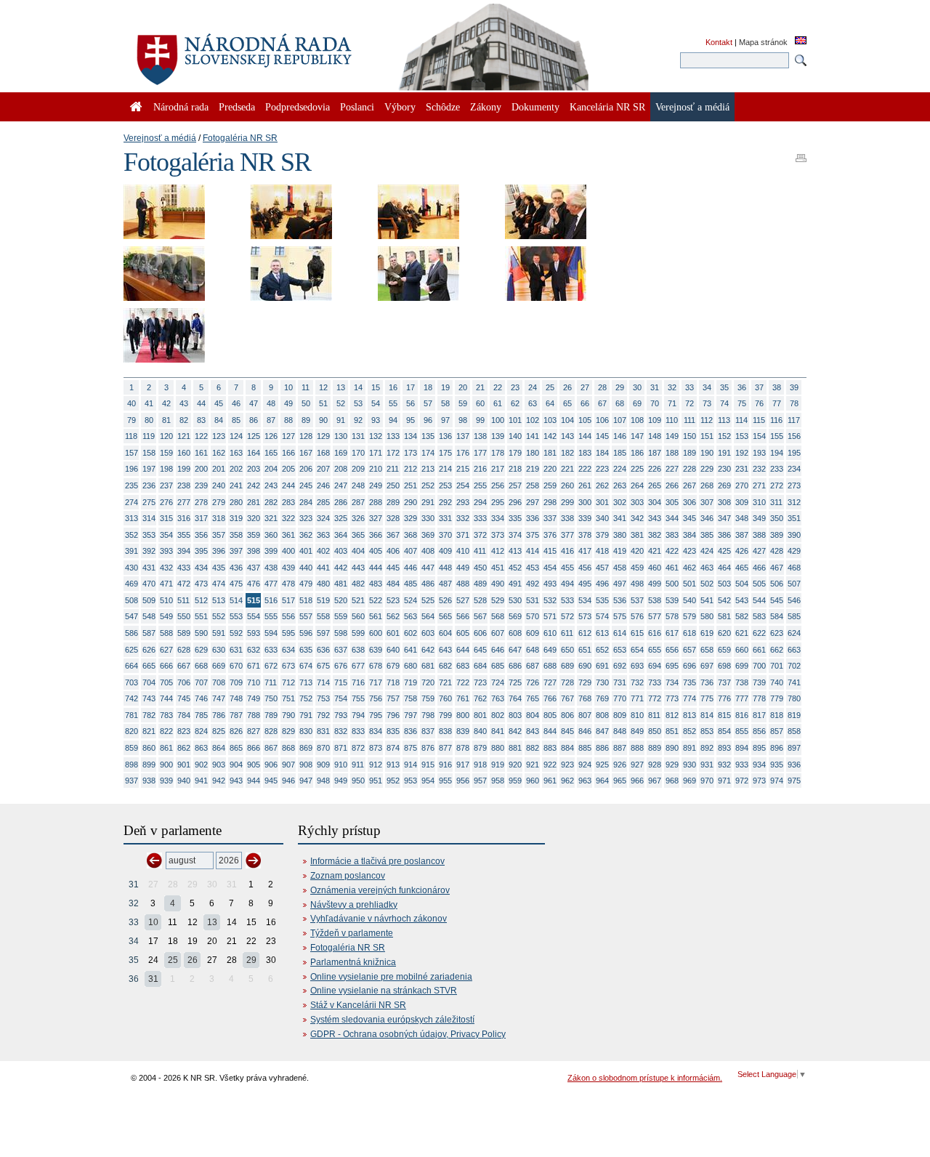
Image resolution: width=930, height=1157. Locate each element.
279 (218, 502)
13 (340, 387)
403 (340, 551)
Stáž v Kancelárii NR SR (358, 1005)
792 (323, 715)
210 (375, 468)
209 (358, 468)
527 (462, 600)
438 (271, 567)
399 (271, 551)
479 (305, 583)
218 (515, 468)
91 (340, 420)
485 (410, 583)
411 (480, 551)
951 (375, 780)
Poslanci (357, 107)
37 (759, 387)
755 (358, 698)
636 (323, 649)
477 (271, 583)
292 (445, 502)
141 (532, 436)
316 (183, 518)
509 (148, 600)
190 (706, 452)
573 (584, 616)
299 (567, 502)
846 (584, 731)
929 (672, 764)
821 (148, 731)
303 (637, 502)
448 (445, 567)
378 (584, 535)
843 (532, 731)
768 (584, 698)
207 (323, 468)
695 (672, 665)
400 (288, 551)
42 (166, 403)
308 (724, 502)
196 (131, 468)
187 (654, 452)
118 (131, 436)
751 (288, 698)
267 (689, 485)
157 (131, 452)
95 (410, 420)
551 (201, 616)
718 (393, 682)
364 (340, 535)
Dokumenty (535, 107)
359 (253, 535)
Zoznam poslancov (347, 876)
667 (183, 665)
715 (340, 682)
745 (183, 698)
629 (201, 649)
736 (706, 682)
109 (654, 420)
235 (131, 485)
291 (427, 502)
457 (602, 567)
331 (445, 518)
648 (532, 649)
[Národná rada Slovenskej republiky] (290, 51)
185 (619, 452)
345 (689, 518)
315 (166, 518)
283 (288, 502)
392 (148, 551)
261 (584, 485)
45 (218, 403)
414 (532, 551)
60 (480, 403)
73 (707, 403)
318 (218, 518)
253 (445, 485)
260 (567, 485)
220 (550, 468)
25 (550, 387)
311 (776, 502)
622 (759, 633)
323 (305, 518)
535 (602, 600)
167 (305, 452)
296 (515, 502)
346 (706, 518)
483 (375, 583)
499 (654, 583)
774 (689, 698)
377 (567, 535)
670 (236, 665)
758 (410, 698)
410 (462, 551)
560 (358, 616)
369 (427, 535)
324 (323, 518)
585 (794, 616)
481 (340, 583)
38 (776, 387)
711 (270, 682)
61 (497, 403)
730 (602, 682)
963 (584, 780)
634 (288, 649)
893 (724, 747)
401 (305, 551)
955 (445, 780)
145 (602, 436)
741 (794, 682)
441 (323, 567)
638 (358, 649)
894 (741, 747)
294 (480, 502)
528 (480, 600)
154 (759, 436)
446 (410, 567)
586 (131, 633)
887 (619, 747)
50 (306, 403)
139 (497, 436)
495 (584, 583)
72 (689, 403)
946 (288, 780)
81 (166, 420)
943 (236, 780)
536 (619, 600)
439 (288, 567)
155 (776, 436)
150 (689, 436)
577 (654, 616)
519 (323, 600)
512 (201, 600)
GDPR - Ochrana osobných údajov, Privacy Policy (408, 1034)
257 (515, 485)
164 (253, 452)
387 (741, 535)
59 (462, 403)
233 (776, 468)
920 (515, 764)
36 (741, 387)
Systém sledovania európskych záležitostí (392, 1020)
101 (515, 420)
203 (253, 468)
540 (689, 600)
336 (532, 518)
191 (724, 452)
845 (567, 731)
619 (706, 633)
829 (288, 731)
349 (759, 518)
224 (619, 468)
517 (288, 600)
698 (724, 665)
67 (602, 403)
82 (183, 420)
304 (654, 502)
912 (375, 764)
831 (323, 731)
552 (218, 616)
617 (672, 633)
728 (567, 682)
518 (305, 600)
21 (480, 387)
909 (323, 764)
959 (515, 780)
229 (706, 468)
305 (672, 502)
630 (218, 649)
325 (340, 518)
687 (532, 665)
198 (166, 468)
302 (619, 502)
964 (602, 780)
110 (672, 420)
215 (462, 468)
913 (393, 764)
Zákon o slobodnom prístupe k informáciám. (644, 1077)
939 (166, 780)
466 (759, 567)
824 (201, 731)
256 (497, 485)
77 (776, 403)
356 (201, 535)
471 (166, 583)
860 (148, 747)
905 (253, 764)
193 (759, 452)
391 (131, 551)
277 (183, 502)
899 (148, 764)
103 (550, 420)
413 (515, 551)
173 (410, 452)
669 (218, 665)
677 (358, 665)
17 (410, 387)
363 (323, 535)
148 (654, 436)
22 (497, 387)
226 (654, 468)
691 (602, 665)
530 (515, 600)
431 (148, 567)
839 (462, 731)
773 (672, 698)
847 (602, 731)
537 (637, 600)
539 (672, 600)
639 (375, 649)
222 (584, 468)
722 (462, 682)
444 (375, 567)
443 (358, 567)
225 (637, 468)
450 (480, 567)
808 (602, 715)
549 (166, 616)
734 (672, 682)
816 (741, 715)
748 (236, 698)
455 (567, 567)
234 (794, 468)
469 (131, 583)
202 (236, 468)
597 (323, 633)
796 (393, 715)
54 (375, 403)
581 (724, 616)
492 (532, 583)
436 (236, 567)
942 (218, 780)
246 (323, 485)
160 (183, 452)
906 (271, 764)
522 (375, 600)
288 (375, 502)
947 (305, 780)
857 (776, 731)
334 (497, 518)
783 (166, 715)
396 (218, 551)
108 (637, 420)
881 (515, 747)
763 (497, 698)
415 (550, 551)
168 (323, 452)
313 (131, 518)
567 (480, 616)
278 (201, 502)
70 (654, 403)
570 (532, 616)
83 (201, 420)
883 (550, 747)
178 (497, 452)
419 (619, 551)
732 (637, 682)
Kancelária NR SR (607, 107)
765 (532, 698)
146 (619, 436)
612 (584, 633)
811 (654, 715)
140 (515, 436)
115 (759, 420)
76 (759, 403)
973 (759, 780)
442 (340, 567)
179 (515, 452)
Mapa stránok (763, 42)
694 (654, 665)
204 (271, 468)
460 (654, 567)
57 (428, 403)
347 (724, 518)
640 (393, 649)
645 (480, 649)
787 (236, 715)
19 (445, 387)
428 (776, 551)
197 (148, 468)
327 (375, 518)
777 (741, 698)
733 (654, 682)
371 (462, 535)
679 (393, 665)
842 (515, 731)
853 (706, 731)
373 (497, 535)
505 (759, 583)
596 (305, 633)
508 (131, 600)
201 (218, 468)
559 (340, 616)
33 (689, 387)
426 (741, 551)
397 (236, 551)
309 (741, 502)
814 (706, 715)
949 (340, 780)
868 (288, 747)
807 (584, 715)
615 (637, 633)
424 (706, 551)
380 (619, 535)
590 (201, 633)
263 (619, 485)
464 (724, 567)
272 (776, 485)
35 (724, 387)
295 (497, 502)
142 (550, 436)
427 (759, 551)
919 (497, 764)
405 (375, 551)
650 (567, 649)
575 (619, 616)
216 (480, 468)
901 (183, 764)
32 (672, 387)
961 (550, 780)
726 (532, 682)
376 (550, 535)
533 (567, 600)
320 (253, 518)
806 (567, 715)
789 (271, 715)
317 (201, 518)
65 (567, 403)
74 (724, 403)
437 (253, 567)
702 (794, 665)
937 (131, 780)
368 (410, 535)
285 (323, 502)
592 (236, 633)
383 (672, 535)
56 (410, 403)
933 (741, 764)
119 (148, 436)
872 (358, 747)
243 (271, 485)
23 (515, 387)
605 (462, 633)
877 (445, 747)
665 (148, 665)
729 (584, 682)
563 (410, 616)
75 (741, 403)
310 (759, 502)
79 (131, 420)
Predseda (237, 107)
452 (515, 567)
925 (602, 764)
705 (166, 682)
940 (183, 780)
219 (532, 468)
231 (741, 468)
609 (532, 633)
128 (305, 436)
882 (532, 747)
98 (462, 420)
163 (236, 452)
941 (201, 780)
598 (340, 633)
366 (375, 535)
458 (619, 567)
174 (427, 452)
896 (776, 747)
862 (183, 747)
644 (462, 649)
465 (741, 567)
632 (253, 649)
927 (637, 764)
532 (550, 600)
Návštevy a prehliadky (353, 905)
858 (794, 731)
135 (427, 436)
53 (358, 403)
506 (776, 583)
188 (672, 452)
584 (776, 616)
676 (340, 665)
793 (340, 715)
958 (497, 780)
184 (602, 452)
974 (776, 780)
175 (445, 452)
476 (253, 583)
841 (497, 731)
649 (550, 649)
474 (218, 583)
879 (480, 747)
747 (218, 698)
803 (515, 715)
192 (741, 452)
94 (393, 420)
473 (201, 583)
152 (724, 436)
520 (340, 600)
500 (672, 583)
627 (166, 649)
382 (654, 535)
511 (183, 600)
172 (393, 452)
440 (305, 567)
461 (672, 567)
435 (218, 567)
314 (148, 518)
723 (480, 682)
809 (619, 715)
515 (253, 600)
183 (584, 452)
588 (166, 633)
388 (759, 535)
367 (393, 535)
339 (584, 518)
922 (550, 764)
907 (288, 764)
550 (183, 616)
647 (515, 649)
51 (323, 403)
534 (584, 600)
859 (131, 747)
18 (428, 387)
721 (445, 682)
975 (794, 780)
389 (776, 535)
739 (759, 682)
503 (724, 583)
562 (393, 616)
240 (218, 485)
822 (166, 731)
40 (131, 403)
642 (427, 649)
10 (288, 387)
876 (427, 747)
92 (358, 420)
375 (532, 535)
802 (497, 715)
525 (427, 600)
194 (776, 452)
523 (393, 600)
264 (637, 485)
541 (706, 600)
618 (689, 633)
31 (654, 387)
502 (706, 583)
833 (358, 731)
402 (323, 551)
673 (288, 665)
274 (131, 502)
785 (201, 715)
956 (462, 780)
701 (776, 665)
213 (427, 468)
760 (445, 698)
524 (410, 600)
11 (306, 387)
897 (794, 747)
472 (183, 583)
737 (724, 682)
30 (637, 387)
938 (148, 780)
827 (253, 731)
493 (550, 583)
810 (637, 715)
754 (340, 698)
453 (532, 567)
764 (515, 698)
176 (462, 452)
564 (427, 616)
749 (253, 698)
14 (358, 387)
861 (166, 747)
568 (497, 616)
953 (410, 780)
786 (218, 715)
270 (741, 485)
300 (584, 502)
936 (794, 764)
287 (358, 502)
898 (131, 764)
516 (271, 600)
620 (724, 633)
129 (323, 436)
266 (672, 485)
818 (776, 715)
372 (480, 535)
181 (550, 452)
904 (236, 764)
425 (724, 551)
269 (724, 485)
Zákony (485, 107)
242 (253, 485)
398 (253, 551)
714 (323, 682)
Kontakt (718, 42)
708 (218, 682)
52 (340, 403)
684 (480, 665)
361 (288, 535)
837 (427, 731)
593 (253, 633)
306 (689, 502)
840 (480, 731)
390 (794, 535)
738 (741, 682)
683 (462, 665)
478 (288, 583)
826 (236, 731)
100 (497, 420)
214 (445, 468)
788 (253, 715)
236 (148, 485)
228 (689, 468)
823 (183, 731)
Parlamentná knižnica (353, 962)
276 (166, 502)
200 (201, 468)
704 (148, 682)
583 (759, 616)
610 (550, 633)
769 (602, 698)
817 (759, 715)
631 (236, 649)
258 (532, 485)
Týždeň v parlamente (351, 933)
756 (375, 698)
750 (271, 698)
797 (410, 715)
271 (759, 485)
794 (358, 715)
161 (201, 452)
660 (741, 649)
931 (706, 764)
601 (393, 633)
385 (706, 535)
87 (271, 420)
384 (689, 535)
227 (672, 468)
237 (166, 485)
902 (201, 764)
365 (358, 535)
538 (654, 600)
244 (288, 485)
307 (706, 502)
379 (602, 535)
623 (776, 633)
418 (602, 551)
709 (236, 682)
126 (271, 436)
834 (375, 731)
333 (480, 518)
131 (358, 436)
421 (654, 551)
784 (183, 715)
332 (462, 518)
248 (358, 485)
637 (340, 649)
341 (619, 518)
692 (619, 665)
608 (515, 633)
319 (236, 518)
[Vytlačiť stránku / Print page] (801, 153)
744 (166, 698)
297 (532, 502)
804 (532, 715)
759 (427, 698)
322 (288, 518)
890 (672, 747)
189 (689, 452)
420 (637, 551)
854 (724, 731)
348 (741, 518)
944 (253, 780)
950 (358, 780)
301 (602, 502)
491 (515, 583)
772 (654, 698)
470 (148, 583)
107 (619, 420)
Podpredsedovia (297, 107)
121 (183, 436)
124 (236, 436)
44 (201, 403)
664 (131, 665)
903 (218, 764)
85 (236, 420)
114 (741, 420)
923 (567, 764)
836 (410, 731)
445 (393, 567)
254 (462, 485)
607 (497, 633)
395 (201, 551)
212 (410, 468)
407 (410, 551)
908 (305, 764)
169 (340, 452)
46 (236, 403)
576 (637, 616)
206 (305, 468)
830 (305, 731)
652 (602, 649)
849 (637, 731)
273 (794, 485)
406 (393, 551)
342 (637, 518)
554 (253, 616)
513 (218, 600)
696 (689, 665)
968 (672, 780)
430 (131, 567)
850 (654, 731)
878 (462, 747)
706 (183, 682)
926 (619, 764)
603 (427, 633)
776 (724, 698)
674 (305, 665)
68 (619, 403)
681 (427, 665)
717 (375, 682)
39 (794, 387)
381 (637, 535)
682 (445, 665)
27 (585, 387)
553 (236, 616)
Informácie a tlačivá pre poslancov (377, 861)
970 (706, 780)
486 (427, 583)
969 (689, 780)
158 (148, 452)
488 (462, 583)
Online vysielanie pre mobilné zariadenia (391, 977)
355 (183, 535)
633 (271, 649)
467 (776, 567)
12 (323, 387)
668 (201, 665)
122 (201, 436)
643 (445, 649)
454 (550, 567)
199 (183, 468)
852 (689, 731)
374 (515, 535)
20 (462, 387)
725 (515, 682)
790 (288, 715)
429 (794, 551)
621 (741, 633)
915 (427, 764)
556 (288, 616)
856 (759, 731)
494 (567, 583)
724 (497, 682)
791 (305, 715)
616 (654, 633)
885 (584, 747)
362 (305, 535)
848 (619, 731)
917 (462, 764)
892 (706, 747)
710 (253, 682)
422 (672, 551)
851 (672, 731)
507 (794, 583)
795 (375, 715)
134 (410, 436)
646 (497, 649)
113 (724, 420)
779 (776, 698)
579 (689, 616)
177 (480, 452)
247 (340, 485)
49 (288, 403)
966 (637, 780)
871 (340, 747)
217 (497, 468)
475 (236, 583)
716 (358, 682)
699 (741, 665)
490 (497, 583)
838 (445, 731)
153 (741, 436)
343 (654, 518)
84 (218, 420)
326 (358, 518)
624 (794, 633)
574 (602, 616)
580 (706, 616)
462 (689, 567)
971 (724, 780)
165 (271, 452)
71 (672, 403)
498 (637, 583)
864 (218, 747)
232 (759, 468)
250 (393, 485)
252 (427, 485)
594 (271, 633)
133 (393, 436)
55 (393, 403)
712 (288, 682)
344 (672, 518)
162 (218, 452)
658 (706, 649)
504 (741, 583)
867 (271, 747)
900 (166, 764)
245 (305, 485)
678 (375, 665)
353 (148, 535)
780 (794, 698)
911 (358, 764)
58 (445, 403)
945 (271, 780)
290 (410, 502)
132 (375, 436)
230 (724, 468)
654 (637, 649)
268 (706, 485)
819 (794, 715)
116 (776, 420)
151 (706, 436)
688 (550, 665)
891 (689, 747)
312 (794, 502)
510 (166, 600)
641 (410, 649)
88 (288, 420)
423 (689, 551)
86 (253, 420)
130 (340, 436)
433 (183, 567)
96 (428, 420)
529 (497, 600)
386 (724, 535)
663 (794, 649)
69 (637, 403)
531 (532, 600)
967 (654, 780)
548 (148, 616)
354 (166, 535)
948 (323, 780)
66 (585, 403)
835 (393, 731)
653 (619, 649)
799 (445, 715)
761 (462, 698)
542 (724, 600)
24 (532, 387)
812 (672, 715)
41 (149, 403)
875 (410, 747)
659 (724, 649)
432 (166, 567)
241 (236, 485)
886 (602, 747)
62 (515, 403)
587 (148, 633)
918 (480, 764)
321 (271, 518)
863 (201, 747)
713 (305, 682)
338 (567, 518)
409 (445, 551)
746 (201, 698)
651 (584, 649)
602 (410, 633)
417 (584, 551)
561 (375, 616)
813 (689, 715)
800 (462, 715)
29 (619, 387)
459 (637, 567)
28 (602, 387)
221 (567, 468)
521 (358, 600)
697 (706, 665)
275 (148, 502)
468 (794, 567)
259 (550, 485)
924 (584, 764)
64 (550, 403)
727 (550, 682)
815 (724, 715)
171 (375, 452)
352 (131, 535)
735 (689, 682)
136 (445, 436)
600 (375, 633)
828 (271, 731)
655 (654, 649)
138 (480, 436)
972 (741, 780)
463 (706, 567)
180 (532, 452)
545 (776, 600)
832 (340, 731)
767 (567, 698)
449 (462, 567)
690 (584, 665)
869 (305, 747)
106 (602, 420)
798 (427, 715)
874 (393, 747)
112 (706, 420)
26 (567, 387)
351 (794, 518)
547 (131, 616)
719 (410, 682)
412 (497, 551)
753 (323, 698)
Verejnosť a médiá (160, 138)
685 (497, 665)
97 (445, 420)
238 (183, 485)
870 (323, 747)
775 (706, 698)
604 (445, 633)
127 (288, 436)
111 (689, 420)
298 (550, 502)
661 (759, 649)
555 (271, 616)
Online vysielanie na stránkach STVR (383, 990)
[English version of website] (800, 41)
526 (445, 600)
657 (689, 649)
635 (305, 649)
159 (166, 452)
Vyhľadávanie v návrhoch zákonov (378, 919)
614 (619, 633)
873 (375, 747)
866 (253, 747)
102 (532, 420)
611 (567, 633)
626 (148, 649)
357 (218, 535)
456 (584, 567)
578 (672, 616)
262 (602, 485)
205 (288, 468)
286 (340, 502)
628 (183, 649)
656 (672, 649)
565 (445, 616)
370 (445, 535)
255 (480, 485)
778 (759, 698)
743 (148, 698)
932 (724, 764)
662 (776, 649)
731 (619, 682)
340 (602, 518)
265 (654, 485)
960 (532, 780)
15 (375, 387)
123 (218, 436)
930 (689, 764)
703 (131, 682)
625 (131, 649)
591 (218, 633)
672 (271, 665)
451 (497, 567)
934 (759, 764)
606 (480, 633)
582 (741, 616)
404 (358, 551)
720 (427, 682)
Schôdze (443, 107)
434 (201, 567)
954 (427, 780)
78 (794, 403)
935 (776, 764)
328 (393, 518)
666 (166, 665)
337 (550, 518)
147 (637, 436)
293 (462, 502)
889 (654, 747)
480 (323, 583)
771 (637, 698)
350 (776, 518)
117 (794, 420)
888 (637, 747)
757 (393, 698)
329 (410, 518)
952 (393, 780)
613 (602, 633)
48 (271, 403)
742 (131, 698)
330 (427, 518)
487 (445, 583)
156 (794, 436)
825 (218, 731)
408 (427, 551)
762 (480, 698)
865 (236, 747)
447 (427, 567)
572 (567, 616)
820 (131, 731)
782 (148, 715)
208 (340, 468)
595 (288, 633)
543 (741, 600)
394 (183, 551)
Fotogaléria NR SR (240, 138)
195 (794, 452)
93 (375, 420)
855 (741, 731)
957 (480, 780)
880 (497, 747)
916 (445, 764)
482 (358, 583)
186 (637, 452)
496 (602, 583)
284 (305, 502)
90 (323, 420)
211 (393, 468)
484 (393, 583)
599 (358, 633)
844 (550, 731)
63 (532, 403)
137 (462, 436)
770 (619, 698)
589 (183, 633)
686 (515, 665)
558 (323, 616)
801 (480, 715)
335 (515, 518)
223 (602, 468)
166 (288, 452)
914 (410, 764)
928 (654, 764)
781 (131, 715)
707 (201, 682)
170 (358, 452)
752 (305, 698)
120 (166, 436)
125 (253, 436)
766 (550, 698)
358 (236, 535)
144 (584, 436)
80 (149, 420)
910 (340, 764)
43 (183, 403)
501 (689, 583)
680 (410, 665)
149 (672, 436)
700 (759, 665)
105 (584, 420)
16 (393, 387)
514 (236, 600)
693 (637, 665)
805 (550, 715)
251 (410, 485)
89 (306, 420)
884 (567, 747)
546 (794, 600)
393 (166, 551)
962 (567, 780)
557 (305, 616)
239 (201, 485)
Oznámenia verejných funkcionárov (380, 890)
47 (253, 403)
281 (253, 502)
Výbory (400, 107)
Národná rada (181, 107)
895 (759, 747)
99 (480, 420)
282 (271, 502)
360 (271, 535)
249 (375, 485)
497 (619, 583)
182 (567, 452)
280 (236, 502)
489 (480, 583)
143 (567, 436)
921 (532, 764)
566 (462, 616)
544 (759, 600)
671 (253, 665)
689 (567, 665)
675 (323, 665)
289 (393, 502)
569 (515, 616)
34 (707, 387)
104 (567, 420)
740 (776, 682)
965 (619, 780)
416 (567, 551)
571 (550, 616)
